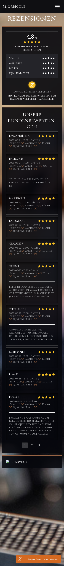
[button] (57, 6)
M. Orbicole (14, 6)
